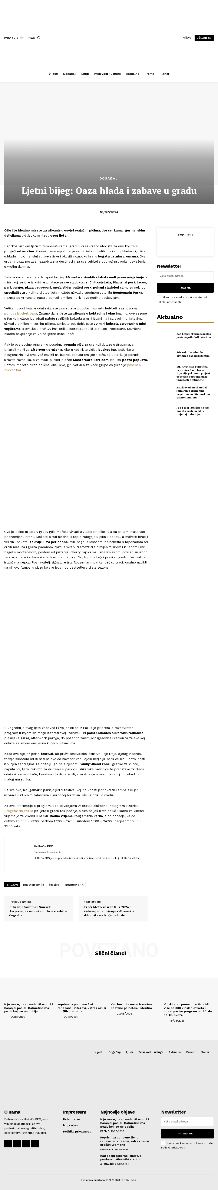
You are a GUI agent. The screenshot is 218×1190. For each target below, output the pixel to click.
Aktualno (107, 1164)
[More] (204, 245)
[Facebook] (165, 245)
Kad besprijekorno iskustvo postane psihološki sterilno (193, 335)
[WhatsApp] (195, 245)
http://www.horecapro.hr (48, 852)
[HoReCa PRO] (19, 854)
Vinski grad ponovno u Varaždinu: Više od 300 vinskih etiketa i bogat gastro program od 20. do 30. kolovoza (188, 1010)
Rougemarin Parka (18, 811)
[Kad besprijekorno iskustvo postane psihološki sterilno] (165, 335)
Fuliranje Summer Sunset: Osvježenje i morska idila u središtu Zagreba (38, 911)
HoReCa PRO (43, 846)
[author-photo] (7, 1017)
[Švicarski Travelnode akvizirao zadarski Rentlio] (165, 354)
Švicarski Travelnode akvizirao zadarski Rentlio (193, 354)
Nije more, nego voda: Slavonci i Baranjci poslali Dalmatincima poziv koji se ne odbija (28, 1008)
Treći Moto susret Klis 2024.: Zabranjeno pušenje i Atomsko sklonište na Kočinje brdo (108, 911)
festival (54, 884)
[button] (35, 37)
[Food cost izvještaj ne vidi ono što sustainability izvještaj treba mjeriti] (165, 411)
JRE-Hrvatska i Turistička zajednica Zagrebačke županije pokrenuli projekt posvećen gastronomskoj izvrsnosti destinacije (193, 373)
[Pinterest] (185, 245)
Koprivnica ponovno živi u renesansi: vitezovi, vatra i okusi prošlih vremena (81, 1008)
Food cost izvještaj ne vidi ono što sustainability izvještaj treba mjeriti (192, 411)
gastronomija (33, 884)
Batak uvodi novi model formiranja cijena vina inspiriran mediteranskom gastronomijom (193, 392)
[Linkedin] (35, 864)
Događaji (109, 178)
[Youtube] (35, 1143)
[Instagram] (17, 1143)
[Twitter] (175, 245)
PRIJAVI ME (183, 287)
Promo (104, 1131)
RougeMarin (74, 884)
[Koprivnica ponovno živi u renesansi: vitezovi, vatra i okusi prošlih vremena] (82, 981)
